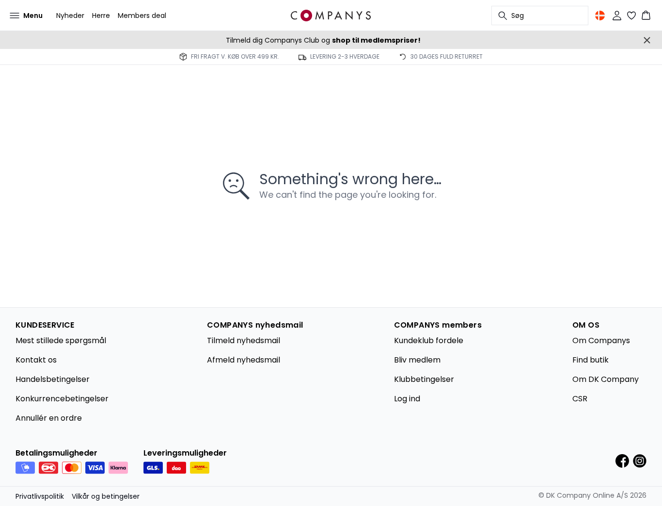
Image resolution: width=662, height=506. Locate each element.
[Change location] (600, 15)
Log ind (407, 398)
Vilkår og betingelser (106, 496)
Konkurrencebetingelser (62, 398)
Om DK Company (605, 379)
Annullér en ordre (49, 418)
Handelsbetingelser (53, 379)
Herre (101, 15)
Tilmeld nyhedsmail (243, 340)
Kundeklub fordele (428, 340)
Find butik (590, 359)
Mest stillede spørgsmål (61, 340)
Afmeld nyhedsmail (243, 359)
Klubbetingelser (424, 379)
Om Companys (601, 340)
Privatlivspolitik (40, 496)
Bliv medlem (417, 359)
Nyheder (70, 15)
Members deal (142, 15)
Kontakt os (36, 359)
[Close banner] (647, 40)
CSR (579, 398)
